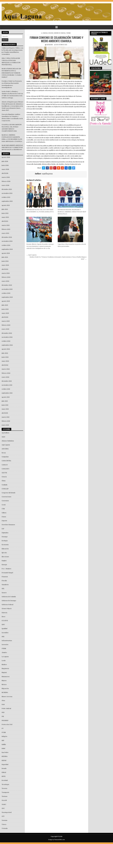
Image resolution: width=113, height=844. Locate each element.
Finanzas (5, 576)
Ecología (50, 33)
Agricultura (5, 433)
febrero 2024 (6, 277)
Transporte (5, 792)
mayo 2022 (5, 361)
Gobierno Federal (7, 604)
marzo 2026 (6, 177)
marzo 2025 (6, 225)
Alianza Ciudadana (8, 441)
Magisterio (5, 668)
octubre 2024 (6, 245)
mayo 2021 (5, 409)
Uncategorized (6, 812)
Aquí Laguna (6, 445)
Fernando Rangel (7, 572)
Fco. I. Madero (6, 569)
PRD (3, 712)
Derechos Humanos (8, 524)
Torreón (4, 788)
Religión (4, 736)
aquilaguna (49, 44)
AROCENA (5, 449)
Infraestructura (7, 640)
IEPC (3, 624)
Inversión (5, 644)
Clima (3, 481)
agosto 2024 (6, 253)
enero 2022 (5, 377)
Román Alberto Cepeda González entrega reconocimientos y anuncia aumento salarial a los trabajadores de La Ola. (40, 246)
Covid (3, 505)
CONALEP (5, 489)
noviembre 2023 (7, 289)
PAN (3, 704)
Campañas (5, 457)
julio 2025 (5, 209)
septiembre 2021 (7, 393)
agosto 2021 (6, 397)
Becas (4, 453)
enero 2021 (5, 425)
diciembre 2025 (7, 189)
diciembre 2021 (7, 381)
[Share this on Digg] (66, 167)
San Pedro (5, 752)
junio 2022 (5, 357)
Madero (4, 664)
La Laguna (5, 656)
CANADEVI (5, 469)
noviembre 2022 (7, 337)
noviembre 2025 (7, 193)
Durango (5, 536)
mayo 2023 (5, 313)
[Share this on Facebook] (47, 167)
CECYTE (4, 473)
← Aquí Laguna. (31, 255)
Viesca (4, 824)
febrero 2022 (6, 373)
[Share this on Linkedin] (69, 167)
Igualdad (4, 628)
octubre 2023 (6, 293)
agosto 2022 (6, 349)
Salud (3, 748)
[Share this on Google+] (51, 167)
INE (3, 636)
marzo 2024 (6, 273)
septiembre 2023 (7, 297)
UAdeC (4, 804)
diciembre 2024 (7, 237)
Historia (4, 612)
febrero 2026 (6, 181)
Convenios (5, 500)
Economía (5, 544)
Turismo (68, 33)
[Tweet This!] (43, 167)
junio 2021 (5, 405)
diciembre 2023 (7, 285)
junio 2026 (5, 165)
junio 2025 (5, 213)
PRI (3, 716)
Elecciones (5, 556)
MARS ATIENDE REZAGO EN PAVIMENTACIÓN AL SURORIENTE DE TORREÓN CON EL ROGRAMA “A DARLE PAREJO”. (11, 73)
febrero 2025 (6, 229)
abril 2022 (5, 365)
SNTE (3, 776)
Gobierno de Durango (9, 600)
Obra (3, 700)
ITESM (4, 648)
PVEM (4, 732)
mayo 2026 (5, 169)
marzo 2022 (6, 369)
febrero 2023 (6, 325)
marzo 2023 (6, 321)
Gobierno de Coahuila (59, 33)
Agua (3, 437)
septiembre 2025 (7, 201)
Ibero (3, 616)
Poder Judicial (6, 708)
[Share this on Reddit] (58, 167)
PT (2, 728)
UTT (3, 816)
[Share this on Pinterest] (54, 167)
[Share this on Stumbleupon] (62, 167)
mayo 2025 (5, 217)
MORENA (5, 692)
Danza (4, 517)
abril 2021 (5, 413)
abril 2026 (5, 173)
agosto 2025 (6, 205)
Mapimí (4, 672)
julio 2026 (5, 161)
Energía (4, 564)
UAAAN (4, 800)
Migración (5, 688)
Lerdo (4, 660)
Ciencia (4, 477)
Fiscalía (4, 580)
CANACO (5, 465)
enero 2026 (5, 185)
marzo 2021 (5, 417)
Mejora (4, 680)
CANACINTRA (6, 461)
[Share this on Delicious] (73, 167)
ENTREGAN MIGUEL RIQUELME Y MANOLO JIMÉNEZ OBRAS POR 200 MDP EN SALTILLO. (72, 212)
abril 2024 (5, 269)
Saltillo (4, 744)
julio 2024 (5, 257)
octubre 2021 (6, 389)
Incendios (5, 632)
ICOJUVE (5, 620)
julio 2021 (5, 401)
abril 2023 (5, 317)
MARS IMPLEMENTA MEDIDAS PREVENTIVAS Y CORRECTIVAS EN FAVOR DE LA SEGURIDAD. (12, 147)
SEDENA (5, 756)
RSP (3, 740)
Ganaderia (5, 584)
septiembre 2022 (7, 345)
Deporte (4, 520)
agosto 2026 (6, 157)
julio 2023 (5, 305)
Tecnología (5, 784)
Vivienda (5, 828)
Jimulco (4, 652)
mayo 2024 (5, 265)
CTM (3, 509)
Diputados (5, 533)
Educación (5, 549)
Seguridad (5, 764)
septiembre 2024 (7, 249)
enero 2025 (5, 233)
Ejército (4, 553)
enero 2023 (5, 329)
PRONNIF (5, 720)
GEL (3, 588)
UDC (3, 808)
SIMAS (4, 772)
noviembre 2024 (7, 241)
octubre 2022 (6, 341)
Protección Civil (7, 724)
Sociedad (5, 780)
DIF (3, 529)
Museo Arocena (7, 696)
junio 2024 (5, 261)
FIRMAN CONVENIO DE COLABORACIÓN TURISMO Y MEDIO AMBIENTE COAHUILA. (56, 39)
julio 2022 (5, 353)
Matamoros (5, 676)
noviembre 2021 (7, 385)
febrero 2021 (6, 421)
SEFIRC (4, 760)
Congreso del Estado (8, 493)
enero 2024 (5, 281)
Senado (4, 768)
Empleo (4, 560)
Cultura (4, 513)
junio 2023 (5, 309)
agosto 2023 (6, 301)
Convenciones (6, 497)
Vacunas (4, 820)
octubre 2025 (6, 197)
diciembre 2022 (7, 333)
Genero (4, 592)
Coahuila (45, 33)
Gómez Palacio (7, 608)
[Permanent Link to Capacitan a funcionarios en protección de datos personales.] (72, 229)
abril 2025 (5, 221)
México (4, 684)
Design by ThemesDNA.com (56, 839)
